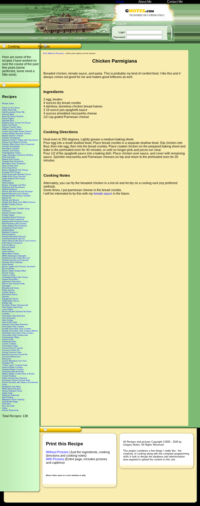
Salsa (4, 408)
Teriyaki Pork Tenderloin (12, 161)
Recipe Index (8, 103)
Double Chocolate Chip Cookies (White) (20, 331)
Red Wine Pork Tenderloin (14, 163)
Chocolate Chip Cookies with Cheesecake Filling (15, 336)
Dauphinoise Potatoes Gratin (15, 221)
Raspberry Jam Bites (11, 386)
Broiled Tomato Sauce (12, 204)
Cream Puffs (7, 339)
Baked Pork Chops (10, 159)
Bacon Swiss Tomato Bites (14, 271)
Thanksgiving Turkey (11, 153)
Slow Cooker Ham (10, 166)
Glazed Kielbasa (9, 189)
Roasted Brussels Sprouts (14, 236)
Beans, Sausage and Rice (14, 185)
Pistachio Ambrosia (10, 395)
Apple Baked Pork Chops (13, 178)
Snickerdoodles (9, 341)
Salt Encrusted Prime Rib (13, 112)
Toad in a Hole (8, 275)
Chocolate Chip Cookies (13, 326)
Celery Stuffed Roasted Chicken (16, 133)
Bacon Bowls (8, 269)
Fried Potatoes (8, 234)
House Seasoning (10, 410)
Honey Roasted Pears (12, 391)
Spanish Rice (8, 121)
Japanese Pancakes (11, 281)
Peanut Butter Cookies (12, 367)
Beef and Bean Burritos (12, 116)
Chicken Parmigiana (11, 138)
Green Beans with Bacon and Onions (19, 241)
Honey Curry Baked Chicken (15, 142)
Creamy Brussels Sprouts (13, 238)
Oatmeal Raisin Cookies (13, 369)
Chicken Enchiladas (11, 146)
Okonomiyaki (8, 183)
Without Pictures (57, 452)
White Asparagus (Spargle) (14, 256)
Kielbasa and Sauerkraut (13, 187)
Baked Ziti (6, 198)
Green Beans (8, 251)
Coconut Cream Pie (11, 350)
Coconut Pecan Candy (12, 348)
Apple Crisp (7, 393)
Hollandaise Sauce (10, 301)
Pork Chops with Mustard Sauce (16, 174)
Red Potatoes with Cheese (14, 223)
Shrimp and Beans (10, 200)
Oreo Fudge (7, 320)
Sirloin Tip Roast (9, 125)
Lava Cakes (7, 309)
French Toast (8, 273)
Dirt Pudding (7, 397)
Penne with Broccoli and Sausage (17, 191)
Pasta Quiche (8, 290)
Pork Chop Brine (9, 168)
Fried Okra (7, 249)
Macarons (6, 359)
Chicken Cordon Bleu (11, 127)
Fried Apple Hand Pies (12, 307)
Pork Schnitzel (8, 157)
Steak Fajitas (8, 118)
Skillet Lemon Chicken (12, 129)
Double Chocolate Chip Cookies (16, 329)
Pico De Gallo (8, 406)
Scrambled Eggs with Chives (15, 277)
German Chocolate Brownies (15, 324)
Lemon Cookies (9, 344)
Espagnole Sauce (10, 299)
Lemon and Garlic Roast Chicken (17, 131)
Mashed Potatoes (10, 232)
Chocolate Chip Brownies (13, 316)
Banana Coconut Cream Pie (15, 354)
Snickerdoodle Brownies (13, 371)
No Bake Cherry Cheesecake (15, 305)
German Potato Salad (12, 213)
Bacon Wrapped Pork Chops (15, 170)
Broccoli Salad (8, 247)
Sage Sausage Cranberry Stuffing (17, 155)
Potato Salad (8, 215)
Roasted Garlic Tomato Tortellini (16, 196)
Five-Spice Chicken (10, 148)
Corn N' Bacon (8, 245)
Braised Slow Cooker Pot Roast (16, 123)
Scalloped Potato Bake (12, 228)
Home (120, 1)
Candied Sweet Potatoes (13, 217)
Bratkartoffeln (8, 230)
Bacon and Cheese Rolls (13, 284)
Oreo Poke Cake (9, 322)
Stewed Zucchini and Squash (15, 260)
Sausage (6, 286)
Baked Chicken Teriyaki (12, 136)
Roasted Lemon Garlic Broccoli (16, 258)
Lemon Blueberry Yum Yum (14, 361)
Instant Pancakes (10, 279)
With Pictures (55, 459)
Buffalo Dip (7, 303)
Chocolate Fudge (10, 346)
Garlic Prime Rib (9, 110)
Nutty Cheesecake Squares (14, 378)
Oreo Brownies (8, 318)
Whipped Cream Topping (13, 399)
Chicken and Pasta (10, 151)
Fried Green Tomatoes (12, 243)
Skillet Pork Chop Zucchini (14, 176)
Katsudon (6, 181)
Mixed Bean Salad (10, 254)
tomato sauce (103, 193)
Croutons (6, 211)
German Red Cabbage (12, 262)
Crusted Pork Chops (11, 172)
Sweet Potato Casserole (13, 219)
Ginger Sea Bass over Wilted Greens (18, 202)
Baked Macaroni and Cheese (15, 193)
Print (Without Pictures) (53, 53)
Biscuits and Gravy (10, 288)
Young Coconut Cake (11, 352)
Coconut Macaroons (11, 356)
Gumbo (5, 206)
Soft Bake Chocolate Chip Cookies (17, 333)
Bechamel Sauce (10, 294)
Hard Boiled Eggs (10, 402)
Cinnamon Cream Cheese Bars (16, 380)
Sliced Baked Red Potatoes (14, 226)
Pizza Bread (7, 264)
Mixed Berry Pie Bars (11, 389)
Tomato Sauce (8, 292)
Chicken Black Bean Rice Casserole (18, 144)
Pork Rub (6, 404)
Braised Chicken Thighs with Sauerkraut (20, 140)
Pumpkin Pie (7, 363)
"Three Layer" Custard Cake (15, 365)
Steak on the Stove (11, 108)
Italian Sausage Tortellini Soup (16, 208)
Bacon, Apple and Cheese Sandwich (18, 266)
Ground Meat (8, 114)
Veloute (5, 296)
